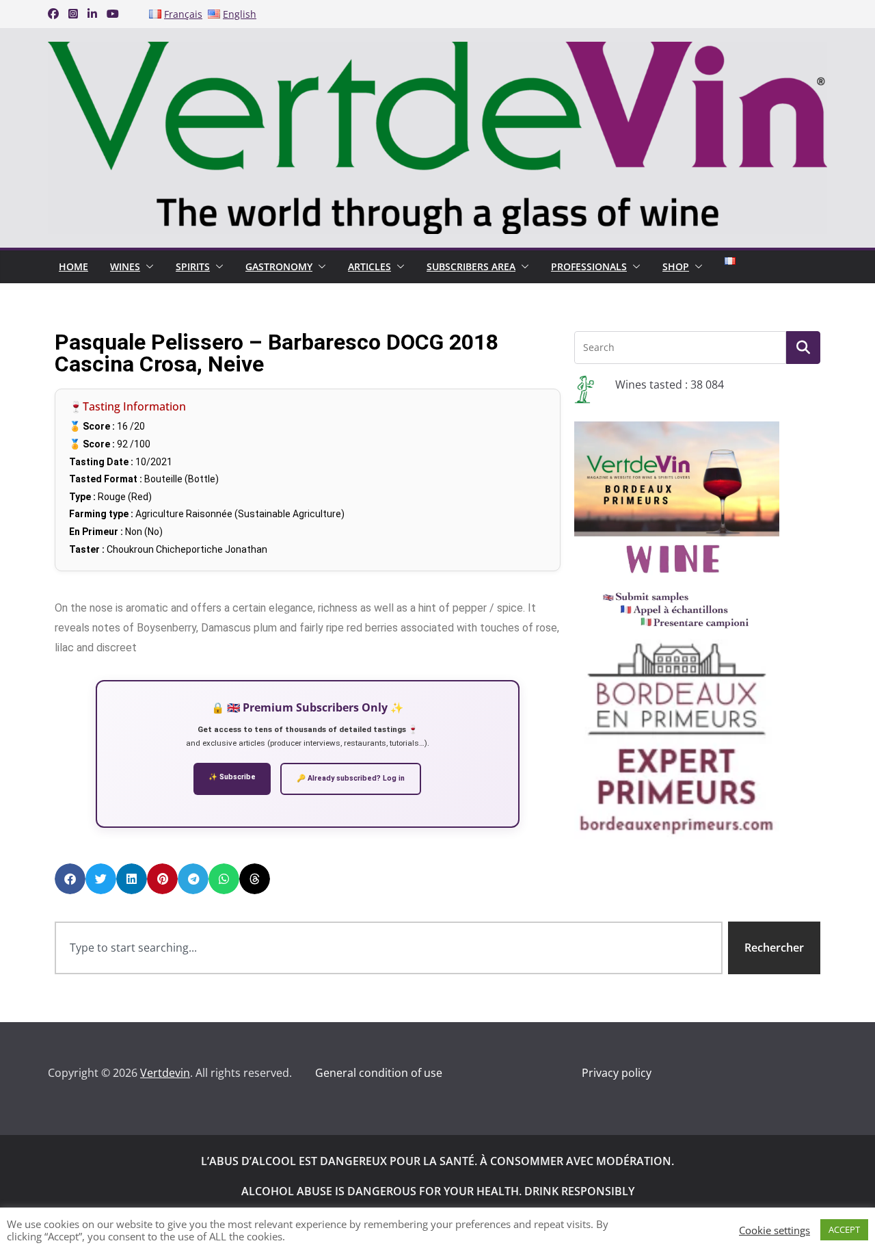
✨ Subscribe (232, 776)
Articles (369, 266)
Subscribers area (471, 266)
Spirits (193, 266)
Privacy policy (616, 1072)
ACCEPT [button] (844, 1229)
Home (73, 266)
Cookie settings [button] (774, 1230)
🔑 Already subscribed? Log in (351, 778)
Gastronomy (278, 266)
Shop (675, 266)
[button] (147, 266)
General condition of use (378, 1072)
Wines (125, 266)
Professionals (589, 266)
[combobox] (389, 948)
